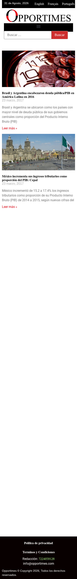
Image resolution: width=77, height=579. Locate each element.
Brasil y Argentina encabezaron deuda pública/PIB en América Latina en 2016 (38, 95)
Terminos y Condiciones (39, 552)
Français (53, 4)
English (39, 4)
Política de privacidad (38, 543)
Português (68, 4)
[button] (38, 26)
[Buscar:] (28, 35)
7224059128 (46, 558)
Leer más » (9, 128)
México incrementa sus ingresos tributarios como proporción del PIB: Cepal (34, 178)
